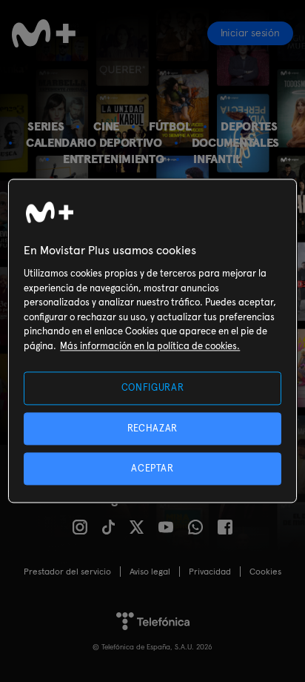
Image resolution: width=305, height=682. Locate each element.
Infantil (217, 159)
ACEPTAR (152, 468)
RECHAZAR (152, 428)
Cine (106, 126)
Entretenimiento (113, 159)
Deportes (249, 126)
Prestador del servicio (67, 571)
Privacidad (210, 571)
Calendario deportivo (94, 143)
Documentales (235, 143)
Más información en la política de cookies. (150, 345)
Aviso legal (150, 571)
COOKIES (265, 571)
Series (45, 126)
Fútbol (170, 126)
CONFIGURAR (152, 388)
